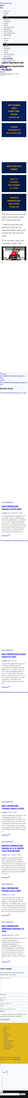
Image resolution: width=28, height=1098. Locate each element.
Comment (3, 994)
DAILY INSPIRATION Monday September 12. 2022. (12, 376)
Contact (6, 13)
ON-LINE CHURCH (9, 27)
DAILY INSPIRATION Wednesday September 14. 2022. (13, 382)
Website (2, 1011)
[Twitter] (4, 68)
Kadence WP (16, 1059)
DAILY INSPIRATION (9, 33)
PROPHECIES (7, 35)
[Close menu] (0, 1065)
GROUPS (6, 19)
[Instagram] (6, 68)
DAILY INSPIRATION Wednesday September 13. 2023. (13, 928)
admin (5, 513)
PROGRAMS (7, 21)
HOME (7, 17)
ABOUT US (7, 11)
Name (2, 1000)
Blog (5, 1031)
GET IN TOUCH (8, 31)
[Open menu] (1, 74)
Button (2, 65)
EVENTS (6, 23)
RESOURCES (7, 29)
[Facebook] (1, 68)
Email (2, 1005)
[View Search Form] (1, 7)
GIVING (6, 25)
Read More (6, 535)
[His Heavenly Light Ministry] (8, 5)
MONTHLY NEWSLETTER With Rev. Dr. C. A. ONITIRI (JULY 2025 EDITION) (13, 848)
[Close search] (1, 1092)
